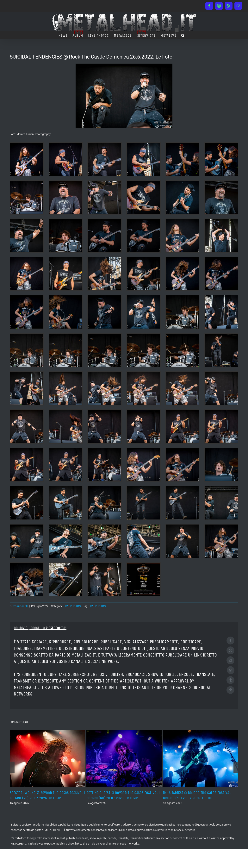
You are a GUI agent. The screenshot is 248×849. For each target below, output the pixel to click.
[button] (183, 35)
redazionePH (20, 606)
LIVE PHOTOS (72, 606)
